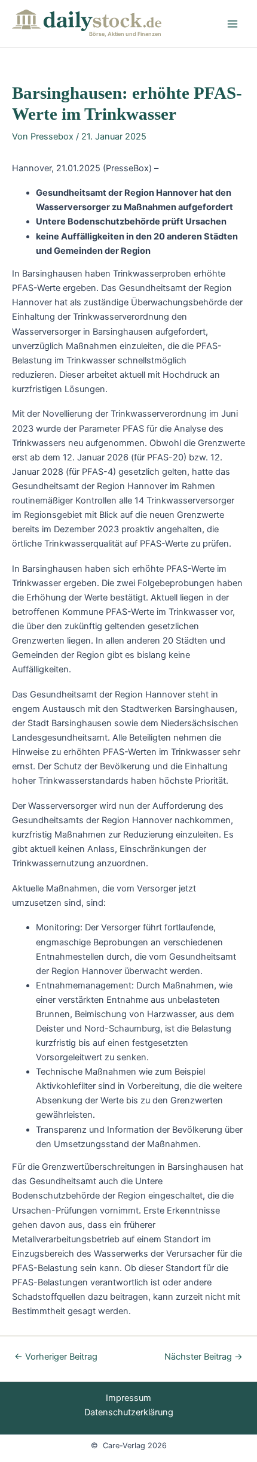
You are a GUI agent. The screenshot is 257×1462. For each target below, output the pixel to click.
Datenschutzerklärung (128, 1412)
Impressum (128, 1398)
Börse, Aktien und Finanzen (125, 34)
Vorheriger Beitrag (55, 1356)
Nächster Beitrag (203, 1356)
